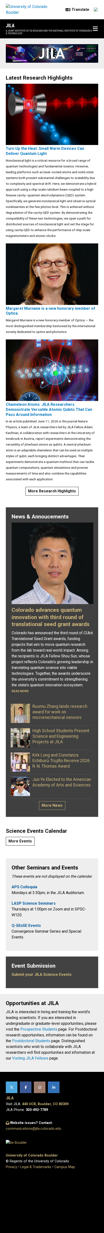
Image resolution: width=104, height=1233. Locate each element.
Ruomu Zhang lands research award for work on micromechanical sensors (59, 712)
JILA (10, 25)
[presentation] (52, 114)
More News (52, 805)
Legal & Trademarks (35, 1167)
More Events (20, 841)
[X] (11, 1087)
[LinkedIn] (53, 1087)
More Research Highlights (52, 491)
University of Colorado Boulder (32, 1155)
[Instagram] (39, 1087)
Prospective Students (38, 1029)
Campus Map (64, 1167)
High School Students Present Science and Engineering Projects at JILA (60, 736)
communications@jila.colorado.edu (33, 1129)
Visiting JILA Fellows (30, 1058)
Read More (20, 691)
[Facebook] (25, 1087)
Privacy (11, 1167)
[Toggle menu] (95, 29)
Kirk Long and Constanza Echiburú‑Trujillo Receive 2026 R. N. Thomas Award (61, 761)
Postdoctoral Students (31, 1041)
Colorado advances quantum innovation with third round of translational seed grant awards (50, 617)
